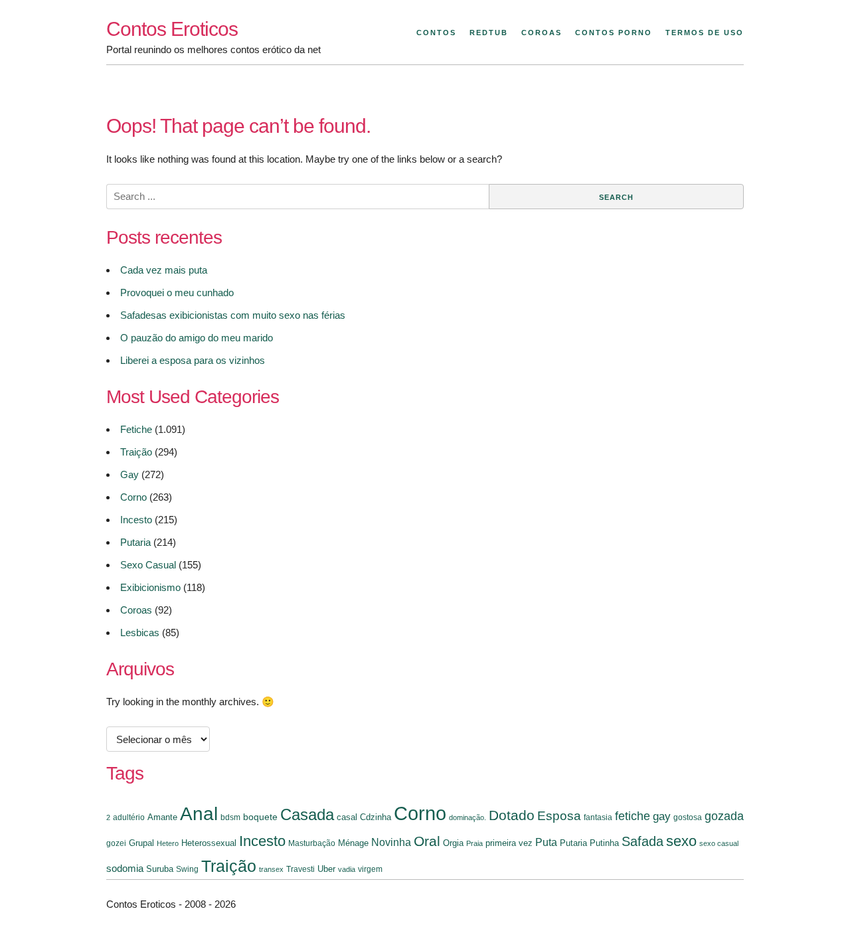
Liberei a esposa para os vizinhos (192, 360)
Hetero (168, 843)
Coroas (541, 33)
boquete (260, 816)
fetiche (632, 816)
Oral (427, 841)
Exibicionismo (150, 587)
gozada (724, 816)
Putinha (604, 843)
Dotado (512, 815)
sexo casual (718, 843)
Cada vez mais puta (163, 270)
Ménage (353, 843)
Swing (187, 869)
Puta (546, 842)
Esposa (559, 816)
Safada (642, 841)
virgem (370, 869)
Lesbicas (139, 632)
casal (347, 817)
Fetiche (136, 429)
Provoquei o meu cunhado (177, 292)
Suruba (159, 869)
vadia (346, 869)
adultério (129, 817)
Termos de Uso (704, 33)
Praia (474, 843)
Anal (199, 813)
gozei (116, 843)
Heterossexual (208, 843)
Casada (307, 814)
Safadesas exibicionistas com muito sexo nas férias (232, 315)
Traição (136, 452)
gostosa (687, 817)
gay (662, 816)
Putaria (135, 542)
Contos (436, 33)
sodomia (124, 868)
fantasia (598, 817)
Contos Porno (613, 33)
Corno (133, 497)
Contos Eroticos (172, 29)
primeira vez (509, 843)
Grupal (141, 843)
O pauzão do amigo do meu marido (196, 337)
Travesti (300, 869)
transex (271, 869)
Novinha (391, 842)
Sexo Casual (148, 564)
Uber (326, 869)
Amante (162, 817)
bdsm (230, 817)
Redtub (488, 33)
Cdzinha (375, 817)
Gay (129, 474)
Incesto (136, 519)
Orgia (453, 843)
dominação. (467, 817)
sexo (681, 841)
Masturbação (311, 843)
